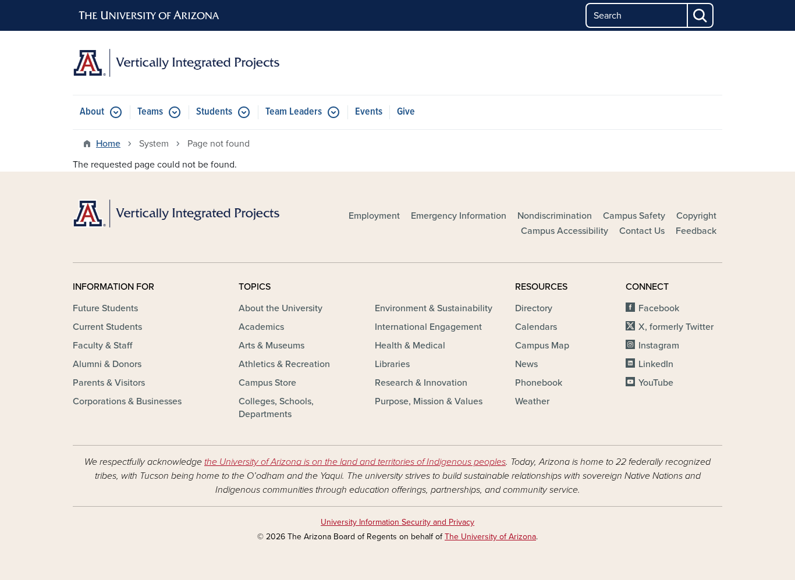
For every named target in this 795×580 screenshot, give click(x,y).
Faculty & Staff (102, 345)
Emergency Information (458, 216)
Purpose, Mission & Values (428, 401)
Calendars (536, 327)
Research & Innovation (421, 383)
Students (214, 112)
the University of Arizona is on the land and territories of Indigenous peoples (355, 462)
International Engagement (428, 327)
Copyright (696, 216)
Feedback (696, 231)
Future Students (105, 308)
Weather (532, 401)
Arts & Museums (271, 345)
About (92, 112)
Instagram (658, 345)
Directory (533, 308)
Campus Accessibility (564, 231)
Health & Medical (410, 345)
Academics (261, 327)
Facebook (658, 308)
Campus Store (267, 383)
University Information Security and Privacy (397, 522)
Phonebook (538, 383)
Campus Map (542, 345)
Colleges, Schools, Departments (276, 408)
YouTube (655, 383)
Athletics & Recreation (284, 364)
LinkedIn (655, 364)
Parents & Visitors (109, 383)
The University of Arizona (490, 537)
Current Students (107, 327)
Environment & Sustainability (433, 308)
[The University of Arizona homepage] (149, 15)
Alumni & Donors (107, 364)
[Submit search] (701, 15)
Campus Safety (634, 216)
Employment (374, 216)
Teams (150, 112)
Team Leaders (293, 112)
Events (368, 112)
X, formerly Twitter (676, 327)
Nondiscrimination (554, 216)
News (526, 364)
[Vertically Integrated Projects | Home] (176, 63)
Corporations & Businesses (127, 401)
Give (406, 112)
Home (108, 144)
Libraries (392, 364)
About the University (280, 308)
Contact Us (642, 231)
